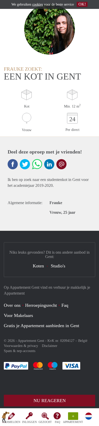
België (82, 341)
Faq (64, 305)
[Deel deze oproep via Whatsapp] (37, 164)
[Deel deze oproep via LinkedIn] (49, 164)
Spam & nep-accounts (19, 351)
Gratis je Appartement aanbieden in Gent (41, 325)
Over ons (12, 305)
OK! (82, 4)
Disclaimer (49, 346)
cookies (37, 4)
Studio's (58, 265)
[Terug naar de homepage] (5, 418)
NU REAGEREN (50, 400)
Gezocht (45, 421)
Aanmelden (11, 421)
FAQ (57, 421)
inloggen (29, 421)
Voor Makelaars (18, 315)
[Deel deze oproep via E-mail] (61, 164)
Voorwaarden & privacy (21, 346)
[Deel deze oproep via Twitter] (25, 164)
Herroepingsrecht (41, 305)
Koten (38, 265)
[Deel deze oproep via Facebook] (13, 164)
